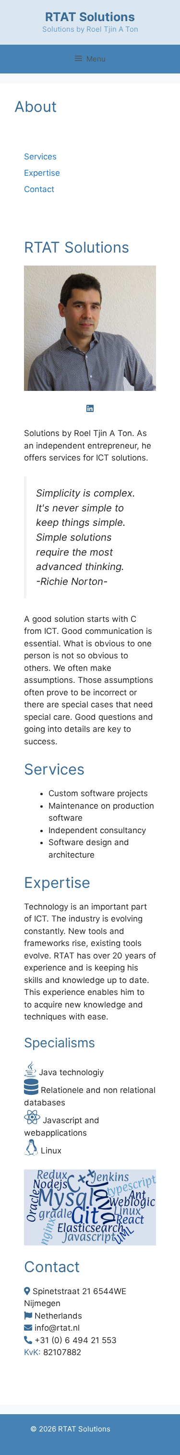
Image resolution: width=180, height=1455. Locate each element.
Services (40, 156)
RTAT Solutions (90, 17)
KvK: (32, 1352)
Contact (39, 189)
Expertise (42, 173)
